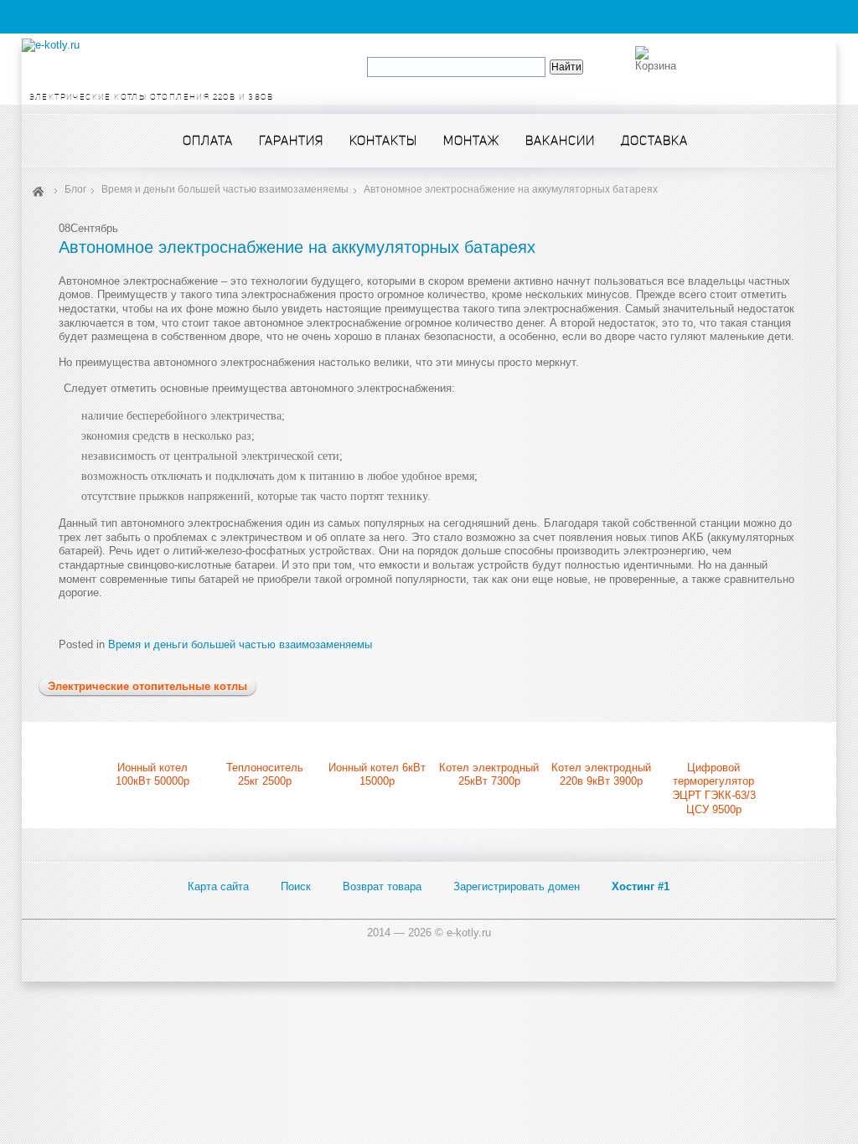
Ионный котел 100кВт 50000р (152, 774)
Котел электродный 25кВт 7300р (489, 774)
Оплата (208, 140)
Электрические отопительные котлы (147, 686)
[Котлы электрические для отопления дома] (51, 45)
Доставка (654, 140)
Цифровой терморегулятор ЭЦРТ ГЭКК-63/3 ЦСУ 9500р (714, 788)
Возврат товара (382, 886)
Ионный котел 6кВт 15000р (377, 774)
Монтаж (471, 140)
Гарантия (291, 140)
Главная (38, 190)
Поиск (296, 886)
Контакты (383, 140)
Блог (75, 189)
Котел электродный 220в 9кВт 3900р (601, 774)
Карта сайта (218, 886)
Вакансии (560, 140)
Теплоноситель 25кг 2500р (264, 774)
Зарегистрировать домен (516, 886)
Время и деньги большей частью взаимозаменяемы (225, 189)
